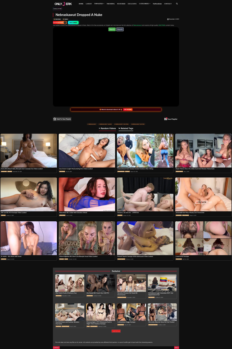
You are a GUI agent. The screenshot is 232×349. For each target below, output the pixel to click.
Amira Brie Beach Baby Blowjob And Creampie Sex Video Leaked (22, 169)
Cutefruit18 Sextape (182, 256)
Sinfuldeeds (151, 297)
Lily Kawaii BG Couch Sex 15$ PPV (98, 293)
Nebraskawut (137, 25)
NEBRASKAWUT (92, 124)
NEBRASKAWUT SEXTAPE (138, 124)
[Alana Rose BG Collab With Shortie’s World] (87, 194)
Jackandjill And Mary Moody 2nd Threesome (190, 212)
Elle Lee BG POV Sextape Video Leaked (13, 212)
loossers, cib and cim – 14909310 (128, 212)
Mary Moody (185, 215)
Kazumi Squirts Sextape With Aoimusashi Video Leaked (135, 256)
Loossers (120, 215)
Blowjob (10, 171)
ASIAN (65, 19)
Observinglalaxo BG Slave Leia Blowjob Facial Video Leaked (78, 256)
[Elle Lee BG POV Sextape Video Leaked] (28, 194)
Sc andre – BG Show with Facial (11, 256)
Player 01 (112, 29)
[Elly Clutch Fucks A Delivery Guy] (69, 283)
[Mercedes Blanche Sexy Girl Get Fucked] (162, 312)
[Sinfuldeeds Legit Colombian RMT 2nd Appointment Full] (162, 283)
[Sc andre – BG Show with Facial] (28, 238)
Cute (88, 326)
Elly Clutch (58, 295)
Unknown (4, 259)
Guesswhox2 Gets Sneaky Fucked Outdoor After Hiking (135, 169)
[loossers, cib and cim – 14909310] (145, 194)
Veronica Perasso (122, 297)
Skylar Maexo (179, 171)
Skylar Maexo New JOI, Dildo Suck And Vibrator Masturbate (195, 169)
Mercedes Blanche (153, 324)
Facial (66, 259)
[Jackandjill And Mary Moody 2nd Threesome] (203, 194)
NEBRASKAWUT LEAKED (105, 124)
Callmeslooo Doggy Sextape (126, 322)
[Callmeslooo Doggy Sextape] (131, 312)
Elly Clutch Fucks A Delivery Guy (66, 293)
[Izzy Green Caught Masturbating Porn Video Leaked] (87, 151)
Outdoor (127, 171)
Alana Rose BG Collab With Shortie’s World (73, 212)
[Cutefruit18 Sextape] (203, 238)
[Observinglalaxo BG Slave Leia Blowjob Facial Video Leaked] (87, 238)
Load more (115, 331)
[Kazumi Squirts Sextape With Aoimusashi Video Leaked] (145, 238)
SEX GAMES (73, 22)
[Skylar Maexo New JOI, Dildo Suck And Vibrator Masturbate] (203, 151)
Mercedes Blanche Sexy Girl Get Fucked (161, 322)
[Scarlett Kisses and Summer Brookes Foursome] (69, 312)
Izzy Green (62, 171)
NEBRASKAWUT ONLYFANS (121, 124)
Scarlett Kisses (65, 326)
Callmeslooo (120, 324)
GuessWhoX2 (121, 171)
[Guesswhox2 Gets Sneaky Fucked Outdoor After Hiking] (145, 151)
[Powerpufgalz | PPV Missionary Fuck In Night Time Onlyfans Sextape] (100, 312)
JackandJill (178, 215)
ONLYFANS (57, 19)
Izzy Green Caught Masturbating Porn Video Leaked (76, 169)
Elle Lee (3, 215)
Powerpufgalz (94, 326)
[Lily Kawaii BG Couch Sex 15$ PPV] (100, 283)
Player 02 (120, 29)
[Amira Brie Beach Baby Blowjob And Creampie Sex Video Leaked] (28, 151)
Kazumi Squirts (121, 259)
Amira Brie (4, 171)
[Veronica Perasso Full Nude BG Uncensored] (131, 283)
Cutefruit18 (178, 259)
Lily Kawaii (89, 295)
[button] (177, 3)
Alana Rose (62, 215)
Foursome (58, 326)
